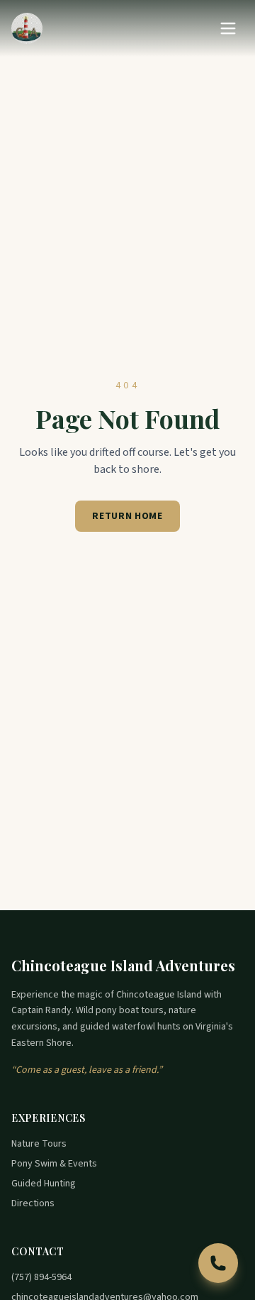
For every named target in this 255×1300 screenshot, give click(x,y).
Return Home (127, 516)
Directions (33, 1203)
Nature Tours (39, 1144)
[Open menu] (228, 28)
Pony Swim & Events (54, 1164)
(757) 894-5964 (41, 1277)
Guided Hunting (43, 1183)
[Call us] (218, 1263)
